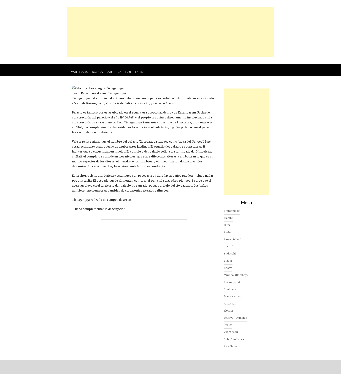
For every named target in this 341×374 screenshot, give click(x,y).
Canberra (230, 289)
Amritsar (230, 303)
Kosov (228, 268)
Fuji (128, 71)
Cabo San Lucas (234, 339)
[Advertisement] (170, 32)
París (139, 71)
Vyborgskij (231, 332)
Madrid (228, 246)
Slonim (228, 310)
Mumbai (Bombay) (236, 275)
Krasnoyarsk (232, 282)
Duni (227, 225)
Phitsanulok (232, 210)
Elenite (228, 218)
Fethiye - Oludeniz (235, 317)
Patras (228, 260)
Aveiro (228, 232)
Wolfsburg (79, 71)
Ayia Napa (230, 346)
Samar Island (232, 239)
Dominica (114, 71)
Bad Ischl (230, 253)
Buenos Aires (232, 296)
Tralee (228, 324)
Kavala (97, 71)
